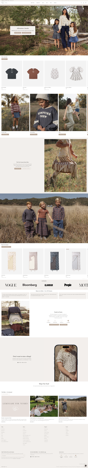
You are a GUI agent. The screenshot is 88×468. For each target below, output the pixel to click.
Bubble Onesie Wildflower (47, 87)
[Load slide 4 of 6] (85, 136)
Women (2, 438)
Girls (2, 433)
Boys (2, 435)
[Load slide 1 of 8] (82, 278)
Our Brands (24, 430)
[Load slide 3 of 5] (85, 288)
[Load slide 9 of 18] (81, 299)
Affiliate (45, 435)
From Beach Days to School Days (64, 418)
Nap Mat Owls (3, 275)
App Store (19, 362)
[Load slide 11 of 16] (83, 91)
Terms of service (74, 466)
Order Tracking (46, 432)
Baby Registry (25, 443)
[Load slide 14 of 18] (84, 299)
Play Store (25, 362)
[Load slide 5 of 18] (79, 299)
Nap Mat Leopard (68, 275)
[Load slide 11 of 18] (82, 299)
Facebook (67, 433)
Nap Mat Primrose (25, 275)
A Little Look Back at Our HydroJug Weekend (37, 418)
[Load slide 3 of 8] (83, 278)
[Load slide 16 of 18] (85, 299)
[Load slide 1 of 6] (83, 136)
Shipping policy (79, 466)
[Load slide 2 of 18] (77, 299)
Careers (24, 444)
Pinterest (67, 435)
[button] (33, 2)
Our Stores (24, 432)
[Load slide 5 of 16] (80, 91)
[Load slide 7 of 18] (80, 299)
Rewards (45, 438)
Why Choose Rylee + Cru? (27, 435)
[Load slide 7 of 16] (81, 91)
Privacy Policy (14, 458)
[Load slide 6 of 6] (86, 136)
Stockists (24, 433)
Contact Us (46, 441)
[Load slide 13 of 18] (83, 299)
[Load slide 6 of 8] (85, 278)
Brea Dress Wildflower (68, 87)
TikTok (67, 432)
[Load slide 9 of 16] (82, 91)
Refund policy (66, 466)
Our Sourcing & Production (27, 441)
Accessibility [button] (58, 466)
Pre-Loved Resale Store (4, 441)
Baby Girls (2, 430)
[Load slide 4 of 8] (84, 278)
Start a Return (46, 433)
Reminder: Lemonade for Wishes (6, 418)
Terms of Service (18, 458)
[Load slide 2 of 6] (84, 136)
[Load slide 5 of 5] (86, 288)
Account (45, 430)
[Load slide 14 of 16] (85, 91)
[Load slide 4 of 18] (78, 299)
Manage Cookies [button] (62, 466)
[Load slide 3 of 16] (79, 91)
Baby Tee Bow (24, 87)
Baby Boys (3, 432)
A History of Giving (26, 438)
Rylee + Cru (5, 466)
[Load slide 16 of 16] (86, 91)
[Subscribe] (24, 456)
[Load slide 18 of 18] (86, 299)
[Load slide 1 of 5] (84, 288)
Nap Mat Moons (46, 275)
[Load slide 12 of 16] (84, 91)
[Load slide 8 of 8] (86, 278)
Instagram (67, 430)
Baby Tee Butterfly (3, 87)
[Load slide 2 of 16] (78, 91)
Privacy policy (70, 466)
